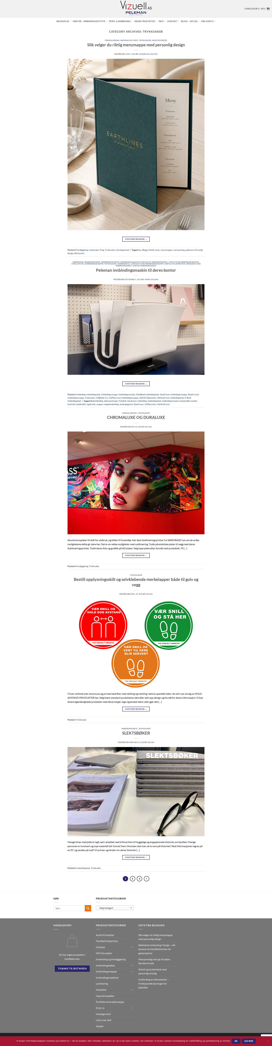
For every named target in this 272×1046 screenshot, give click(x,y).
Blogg (184, 21)
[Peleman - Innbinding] (136, 9)
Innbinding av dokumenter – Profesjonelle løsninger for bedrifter (153, 983)
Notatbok (101, 989)
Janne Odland (151, 279)
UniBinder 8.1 (123, 264)
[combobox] (115, 908)
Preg (135, 40)
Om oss (194, 21)
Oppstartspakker (105, 995)
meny (157, 250)
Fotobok (122, 401)
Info (161, 21)
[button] (257, 8)
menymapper (166, 250)
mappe (99, 404)
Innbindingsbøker (105, 965)
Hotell (151, 250)
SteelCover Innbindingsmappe (184, 262)
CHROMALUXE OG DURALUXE (136, 417)
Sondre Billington (148, 54)
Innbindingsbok (92, 262)
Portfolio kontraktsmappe (110, 1001)
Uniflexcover (150, 404)
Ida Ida (148, 427)
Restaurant (79, 253)
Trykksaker (145, 40)
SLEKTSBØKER (136, 733)
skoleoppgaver (126, 404)
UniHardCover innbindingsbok (170, 398)
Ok (236, 1041)
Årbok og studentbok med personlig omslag (152, 971)
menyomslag (179, 250)
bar (140, 250)
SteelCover (139, 404)
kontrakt (71, 404)
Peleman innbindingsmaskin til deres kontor (136, 270)
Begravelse (63, 21)
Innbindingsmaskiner (107, 977)
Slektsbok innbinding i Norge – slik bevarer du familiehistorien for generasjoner (156, 949)
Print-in (100, 1007)
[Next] (146, 878)
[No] (268, 1042)
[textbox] (114, 908)
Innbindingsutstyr (94, 21)
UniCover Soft (103, 1020)
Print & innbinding (120, 21)
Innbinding (78, 262)
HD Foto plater (104, 953)
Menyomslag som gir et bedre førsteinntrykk (154, 961)
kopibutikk (81, 404)
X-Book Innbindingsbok (144, 266)
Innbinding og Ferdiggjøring (111, 959)
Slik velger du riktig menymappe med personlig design (136, 44)
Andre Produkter (144, 21)
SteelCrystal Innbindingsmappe (87, 264)
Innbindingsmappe (110, 262)
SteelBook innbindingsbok (154, 262)
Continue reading (136, 239)
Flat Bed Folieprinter (107, 940)
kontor (194, 401)
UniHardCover (163, 404)
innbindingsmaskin (170, 401)
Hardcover (132, 401)
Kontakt (172, 21)
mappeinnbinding (111, 404)
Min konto (207, 21)
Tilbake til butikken (72, 968)
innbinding (142, 401)
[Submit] (88, 908)
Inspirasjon (126, 40)
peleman (189, 250)
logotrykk (91, 404)
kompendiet (184, 401)
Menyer (77, 21)
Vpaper (100, 1026)
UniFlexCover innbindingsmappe (147, 264)
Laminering (102, 983)
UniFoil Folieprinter (174, 264)
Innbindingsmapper (106, 971)
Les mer (248, 1041)
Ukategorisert (103, 1013)
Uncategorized (159, 40)
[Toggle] (132, 947)
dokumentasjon (111, 401)
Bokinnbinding (97, 401)
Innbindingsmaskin (130, 262)
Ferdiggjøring (112, 40)
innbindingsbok (154, 401)
